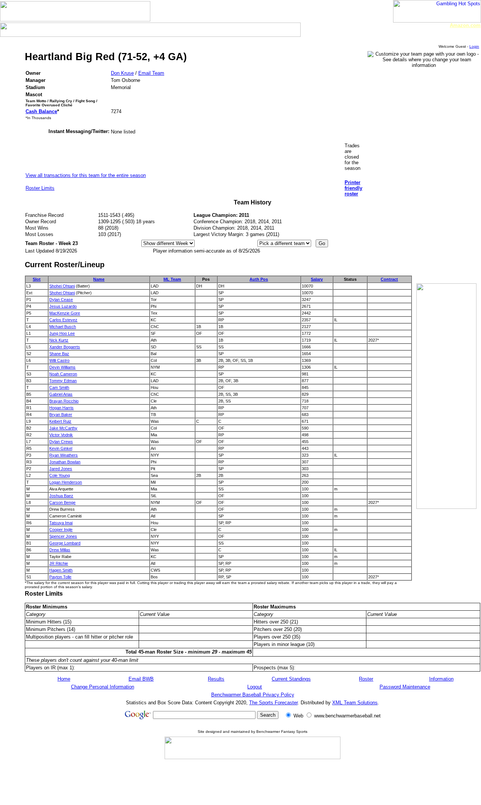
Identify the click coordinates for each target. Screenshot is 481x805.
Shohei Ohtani (62, 286)
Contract (389, 279)
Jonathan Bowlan (64, 462)
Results (216, 679)
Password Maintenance (405, 687)
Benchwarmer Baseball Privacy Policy (252, 695)
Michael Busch (62, 326)
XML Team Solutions (355, 702)
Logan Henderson (65, 482)
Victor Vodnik (61, 435)
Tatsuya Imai (61, 523)
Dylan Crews (61, 441)
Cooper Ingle (61, 529)
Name (98, 279)
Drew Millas (59, 550)
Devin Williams (62, 367)
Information (441, 679)
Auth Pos (259, 279)
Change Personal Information (102, 687)
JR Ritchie (58, 563)
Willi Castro (59, 360)
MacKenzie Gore (64, 313)
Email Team (151, 73)
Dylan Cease (61, 299)
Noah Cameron (63, 374)
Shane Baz (59, 353)
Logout (254, 687)
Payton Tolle (60, 577)
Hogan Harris (61, 408)
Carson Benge (62, 502)
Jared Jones (60, 468)
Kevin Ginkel (60, 448)
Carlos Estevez (63, 320)
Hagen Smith (61, 570)
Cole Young (59, 475)
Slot (37, 279)
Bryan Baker (60, 414)
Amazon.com (465, 25)
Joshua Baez (61, 495)
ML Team (172, 279)
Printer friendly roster (353, 188)
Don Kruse (122, 73)
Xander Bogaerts (64, 347)
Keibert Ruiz (60, 421)
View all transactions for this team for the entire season (86, 175)
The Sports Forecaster (273, 702)
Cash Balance (41, 111)
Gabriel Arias (61, 394)
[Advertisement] (438, 263)
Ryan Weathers (63, 455)
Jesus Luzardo (63, 306)
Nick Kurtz (58, 340)
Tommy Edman (63, 380)
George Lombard (64, 543)
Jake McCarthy (63, 428)
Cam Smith (59, 387)
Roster (366, 679)
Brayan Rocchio (64, 401)
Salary (317, 279)
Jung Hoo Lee (62, 333)
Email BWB (141, 679)
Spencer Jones (63, 536)
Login (474, 46)
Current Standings (291, 679)
